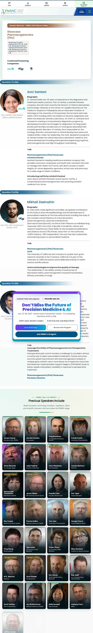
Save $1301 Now (30, 327)
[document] (46, 316)
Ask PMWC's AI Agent (46, 334)
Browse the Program (62, 327)
